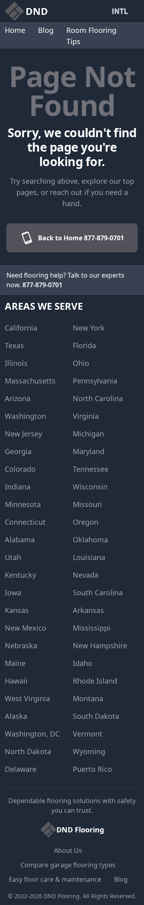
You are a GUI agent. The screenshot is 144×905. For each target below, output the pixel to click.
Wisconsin (90, 486)
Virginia (86, 416)
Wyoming (89, 751)
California (21, 328)
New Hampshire (100, 645)
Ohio (81, 363)
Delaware (20, 769)
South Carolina (98, 592)
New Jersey (23, 433)
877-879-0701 (42, 284)
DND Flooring (62, 896)
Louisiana (89, 557)
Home (15, 30)
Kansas (17, 610)
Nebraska (21, 645)
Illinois (16, 363)
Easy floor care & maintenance (55, 879)
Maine (15, 663)
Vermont (87, 734)
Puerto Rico (92, 769)
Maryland (88, 451)
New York (89, 328)
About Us (68, 850)
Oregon (85, 522)
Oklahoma (90, 539)
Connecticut (25, 522)
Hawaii (16, 681)
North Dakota (28, 751)
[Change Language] (121, 11)
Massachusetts (30, 381)
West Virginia (27, 698)
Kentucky (20, 575)
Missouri (87, 504)
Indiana (17, 486)
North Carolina (98, 398)
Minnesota (23, 504)
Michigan (88, 433)
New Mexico (25, 628)
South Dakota (96, 716)
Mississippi (91, 628)
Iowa (13, 592)
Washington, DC (32, 734)
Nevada (85, 575)
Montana (88, 698)
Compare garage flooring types (68, 864)
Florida (84, 345)
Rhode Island (95, 681)
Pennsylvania (95, 381)
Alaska (16, 716)
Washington (25, 416)
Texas (14, 345)
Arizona (17, 398)
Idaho (82, 663)
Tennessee (90, 469)
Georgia (18, 451)
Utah (13, 557)
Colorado (20, 469)
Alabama (20, 539)
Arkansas (88, 610)
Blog (46, 30)
